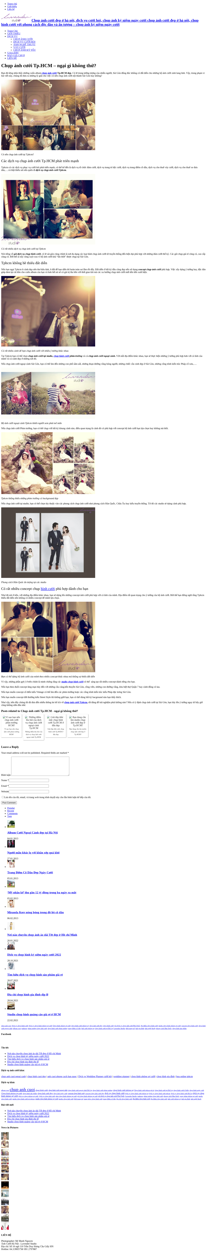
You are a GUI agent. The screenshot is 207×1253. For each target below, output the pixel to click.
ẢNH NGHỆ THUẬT (24, 44)
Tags (9, 816)
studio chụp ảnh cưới (66, 1099)
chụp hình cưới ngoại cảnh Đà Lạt (80, 1090)
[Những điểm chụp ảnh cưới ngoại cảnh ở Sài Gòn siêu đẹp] (5, 1147)
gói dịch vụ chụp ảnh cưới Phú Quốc (127, 1026)
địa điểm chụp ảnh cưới (159, 1099)
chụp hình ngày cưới (196, 1090)
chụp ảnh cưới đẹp (95, 1026)
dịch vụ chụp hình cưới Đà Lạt (181, 1093)
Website (5, 791)
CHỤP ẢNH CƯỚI (23, 39)
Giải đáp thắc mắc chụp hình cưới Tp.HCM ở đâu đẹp (56, 731)
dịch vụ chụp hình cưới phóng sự (137, 1093)
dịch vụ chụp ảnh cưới (47, 1096)
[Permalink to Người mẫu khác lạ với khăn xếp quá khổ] (11, 846)
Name (4, 780)
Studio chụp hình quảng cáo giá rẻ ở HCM (34, 1014)
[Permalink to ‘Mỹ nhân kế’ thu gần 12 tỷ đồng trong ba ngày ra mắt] (11, 886)
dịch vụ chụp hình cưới (20, 1026)
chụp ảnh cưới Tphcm (75, 702)
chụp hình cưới (61, 356)
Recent (10, 810)
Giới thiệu (12, 6)
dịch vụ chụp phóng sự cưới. (28, 1096)
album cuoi (17, 1028)
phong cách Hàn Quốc (164, 1028)
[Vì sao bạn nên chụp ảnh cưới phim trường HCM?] (5, 1163)
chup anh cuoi (6, 1026)
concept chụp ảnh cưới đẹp (94, 1093)
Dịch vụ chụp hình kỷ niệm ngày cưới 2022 (34, 954)
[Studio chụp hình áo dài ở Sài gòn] (5, 1139)
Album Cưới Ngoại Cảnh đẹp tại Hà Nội (32, 832)
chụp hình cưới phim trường (57, 1028)
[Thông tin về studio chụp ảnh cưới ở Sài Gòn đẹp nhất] (5, 1212)
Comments (12, 813)
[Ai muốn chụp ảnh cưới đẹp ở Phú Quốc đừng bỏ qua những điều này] (5, 1204)
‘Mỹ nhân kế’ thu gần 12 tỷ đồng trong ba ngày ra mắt (41, 892)
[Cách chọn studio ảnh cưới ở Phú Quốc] (5, 1188)
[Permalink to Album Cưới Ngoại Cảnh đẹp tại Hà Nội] (11, 827)
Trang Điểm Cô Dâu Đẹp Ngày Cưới (30, 872)
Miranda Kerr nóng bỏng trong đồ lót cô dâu (35, 912)
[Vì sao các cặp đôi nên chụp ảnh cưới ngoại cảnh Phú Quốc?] (5, 1196)
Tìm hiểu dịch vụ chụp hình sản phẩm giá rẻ (35, 974)
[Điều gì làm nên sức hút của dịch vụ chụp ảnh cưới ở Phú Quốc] (5, 1220)
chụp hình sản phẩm (179, 1028)
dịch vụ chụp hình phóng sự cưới (40, 1026)
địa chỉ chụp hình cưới (124, 1099)
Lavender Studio (119, 1028)
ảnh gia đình (139, 1028)
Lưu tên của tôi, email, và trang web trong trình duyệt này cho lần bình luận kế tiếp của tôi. (47, 797)
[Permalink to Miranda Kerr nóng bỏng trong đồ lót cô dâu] (11, 906)
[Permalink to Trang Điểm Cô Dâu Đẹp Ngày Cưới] (11, 866)
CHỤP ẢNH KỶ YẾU (24, 50)
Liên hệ (11, 9)
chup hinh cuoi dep (36, 1076)
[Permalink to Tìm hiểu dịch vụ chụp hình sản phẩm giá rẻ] (11, 968)
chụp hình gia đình (166, 1076)
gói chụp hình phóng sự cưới (87, 1096)
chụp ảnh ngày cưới (60, 1093)
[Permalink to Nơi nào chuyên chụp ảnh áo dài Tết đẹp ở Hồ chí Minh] (11, 929)
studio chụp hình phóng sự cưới (170, 1026)
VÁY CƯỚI (19, 47)
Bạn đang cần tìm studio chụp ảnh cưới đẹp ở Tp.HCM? (77, 731)
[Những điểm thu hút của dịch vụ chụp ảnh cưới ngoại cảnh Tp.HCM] (5, 1155)
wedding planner (121, 1076)
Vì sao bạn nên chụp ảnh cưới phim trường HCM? (11, 731)
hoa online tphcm (184, 1076)
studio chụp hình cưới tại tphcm (23, 1099)
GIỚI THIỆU (13, 33)
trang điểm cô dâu (74, 1028)
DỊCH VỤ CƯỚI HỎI (24, 41)
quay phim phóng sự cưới (189, 1096)
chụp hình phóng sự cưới (143, 1076)
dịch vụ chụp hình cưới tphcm (159, 1093)
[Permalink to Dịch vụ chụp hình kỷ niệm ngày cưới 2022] (11, 948)
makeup (24, 1028)
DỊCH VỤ (12, 36)
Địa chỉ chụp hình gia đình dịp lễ (27, 994)
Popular (11, 808)
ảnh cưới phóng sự (87, 1028)
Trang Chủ (12, 31)
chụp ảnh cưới (49, 73)
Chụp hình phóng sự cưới (62, 1026)
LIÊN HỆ (12, 58)
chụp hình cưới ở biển (181, 1090)
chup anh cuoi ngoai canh (13, 1076)
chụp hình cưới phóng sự (80, 1026)
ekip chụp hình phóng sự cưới (66, 1096)
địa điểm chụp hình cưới (149, 1026)
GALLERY (13, 52)
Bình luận (6, 775)
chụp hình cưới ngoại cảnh (57, 1090)
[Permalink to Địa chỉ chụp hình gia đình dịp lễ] (11, 988)
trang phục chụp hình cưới (93, 1099)
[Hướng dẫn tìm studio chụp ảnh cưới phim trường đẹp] (5, 1229)
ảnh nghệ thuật (150, 1028)
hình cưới (48, 589)
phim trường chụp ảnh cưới (37, 1028)
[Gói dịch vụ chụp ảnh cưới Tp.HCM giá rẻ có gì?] (5, 1171)
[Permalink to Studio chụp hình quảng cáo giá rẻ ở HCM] (11, 1008)
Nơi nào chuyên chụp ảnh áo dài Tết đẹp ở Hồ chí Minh (42, 934)
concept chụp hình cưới (189, 1026)
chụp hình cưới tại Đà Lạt (104, 1028)
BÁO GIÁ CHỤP (16, 55)
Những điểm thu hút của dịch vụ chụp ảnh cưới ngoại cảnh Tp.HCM (33, 734)
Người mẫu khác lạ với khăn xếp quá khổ (33, 852)
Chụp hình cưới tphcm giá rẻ (144, 1090)
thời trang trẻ (130, 1028)
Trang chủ (12, 3)
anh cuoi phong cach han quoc (62, 1076)
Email (4, 786)
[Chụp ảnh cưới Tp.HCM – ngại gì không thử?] (5, 1180)
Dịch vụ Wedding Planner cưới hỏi (95, 1076)
